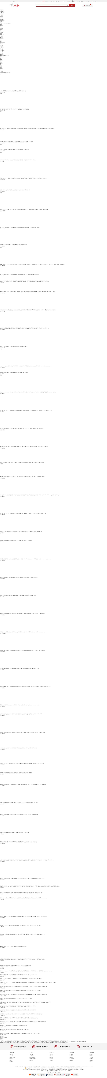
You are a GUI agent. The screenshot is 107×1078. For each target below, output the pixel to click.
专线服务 (39, 1042)
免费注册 (47, 1)
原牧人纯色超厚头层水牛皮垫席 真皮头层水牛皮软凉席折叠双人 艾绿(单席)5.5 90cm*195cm (18, 595)
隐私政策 (73, 1066)
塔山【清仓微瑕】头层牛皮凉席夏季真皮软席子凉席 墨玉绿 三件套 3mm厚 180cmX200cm (17, 160)
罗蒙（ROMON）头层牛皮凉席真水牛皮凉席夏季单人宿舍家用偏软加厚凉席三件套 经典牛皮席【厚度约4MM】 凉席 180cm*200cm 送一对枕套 (28, 291)
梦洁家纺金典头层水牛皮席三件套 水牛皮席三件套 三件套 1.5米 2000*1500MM (15, 965)
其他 (1, 62)
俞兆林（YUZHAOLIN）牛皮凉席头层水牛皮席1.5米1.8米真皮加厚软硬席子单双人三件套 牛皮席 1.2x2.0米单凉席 (22, 763)
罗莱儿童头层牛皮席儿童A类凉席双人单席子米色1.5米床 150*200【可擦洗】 (15, 189)
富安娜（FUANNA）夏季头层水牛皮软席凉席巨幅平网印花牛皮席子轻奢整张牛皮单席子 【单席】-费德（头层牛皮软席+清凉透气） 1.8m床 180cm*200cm (30, 886)
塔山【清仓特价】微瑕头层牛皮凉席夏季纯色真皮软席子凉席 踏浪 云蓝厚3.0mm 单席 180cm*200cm (19, 274)
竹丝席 (1, 71)
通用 (1, 67)
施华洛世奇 (79, 1041)
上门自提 (31, 1054)
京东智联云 (36, 1041)
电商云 (23, 1042)
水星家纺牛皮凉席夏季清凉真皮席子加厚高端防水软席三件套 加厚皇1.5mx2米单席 (16, 772)
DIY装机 (91, 1055)
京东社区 (63, 1066)
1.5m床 (1, 51)
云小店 (47, 1041)
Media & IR (90, 1066)
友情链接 (52, 1066)
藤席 (1, 27)
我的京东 (57, 1)
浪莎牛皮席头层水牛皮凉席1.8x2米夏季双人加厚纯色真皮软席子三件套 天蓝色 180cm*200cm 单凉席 (19, 704)
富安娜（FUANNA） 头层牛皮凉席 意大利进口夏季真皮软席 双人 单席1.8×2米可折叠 (16, 141)
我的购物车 (88, 5)
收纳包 (1, 16)
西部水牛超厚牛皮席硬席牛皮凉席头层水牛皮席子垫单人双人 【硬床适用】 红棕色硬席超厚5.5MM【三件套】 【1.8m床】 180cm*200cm (26, 860)
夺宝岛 (91, 1054)
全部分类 (1, 10)
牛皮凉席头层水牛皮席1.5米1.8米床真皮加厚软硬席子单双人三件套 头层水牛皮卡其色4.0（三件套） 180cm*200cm (22, 613)
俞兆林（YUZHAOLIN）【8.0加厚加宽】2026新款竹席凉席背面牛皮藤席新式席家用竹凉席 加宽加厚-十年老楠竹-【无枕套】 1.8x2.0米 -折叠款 (28, 392)
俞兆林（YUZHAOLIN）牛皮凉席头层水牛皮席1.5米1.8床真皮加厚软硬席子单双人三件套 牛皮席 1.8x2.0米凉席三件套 (23, 513)
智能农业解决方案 (64, 1041)
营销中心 (42, 1066)
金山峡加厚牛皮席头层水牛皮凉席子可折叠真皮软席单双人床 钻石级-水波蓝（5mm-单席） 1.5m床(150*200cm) (21, 428)
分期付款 (51, 1057)
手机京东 (75, 1)
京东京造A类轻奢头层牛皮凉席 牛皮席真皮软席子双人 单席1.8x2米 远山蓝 (14, 149)
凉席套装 (1, 57)
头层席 (1, 37)
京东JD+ (91, 1061)
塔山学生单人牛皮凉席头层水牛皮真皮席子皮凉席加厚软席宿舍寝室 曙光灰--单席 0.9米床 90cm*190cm (20, 227)
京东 (19, 6)
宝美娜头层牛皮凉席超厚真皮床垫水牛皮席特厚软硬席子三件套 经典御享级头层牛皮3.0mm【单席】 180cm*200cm (22, 631)
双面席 (1, 70)
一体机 (1, 15)
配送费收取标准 (32, 1058)
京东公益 (78, 1066)
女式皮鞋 (32, 1041)
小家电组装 (51, 1041)
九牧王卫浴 (27, 1042)
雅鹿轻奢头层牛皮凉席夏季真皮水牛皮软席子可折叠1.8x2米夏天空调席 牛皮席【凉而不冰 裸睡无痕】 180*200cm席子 (23, 784)
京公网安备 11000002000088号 (32, 1068)
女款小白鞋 (46, 1042)
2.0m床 (1, 53)
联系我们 (21, 1066)
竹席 (1, 30)
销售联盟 (57, 1066)
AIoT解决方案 (19, 1042)
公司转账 (51, 1060)
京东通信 (91, 1060)
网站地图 (28, 1041)
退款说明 (71, 1057)
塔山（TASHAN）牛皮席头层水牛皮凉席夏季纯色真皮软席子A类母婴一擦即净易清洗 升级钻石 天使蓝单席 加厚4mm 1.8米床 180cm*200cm (27, 128)
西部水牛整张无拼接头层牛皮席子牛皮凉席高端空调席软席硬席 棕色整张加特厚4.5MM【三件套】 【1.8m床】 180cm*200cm (24, 328)
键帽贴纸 (1, 19)
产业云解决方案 (3, 1041)
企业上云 (8, 1041)
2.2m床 (1, 45)
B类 (0, 40)
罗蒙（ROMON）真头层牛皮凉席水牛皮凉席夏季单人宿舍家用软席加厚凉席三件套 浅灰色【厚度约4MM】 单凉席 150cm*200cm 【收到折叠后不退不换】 (30, 495)
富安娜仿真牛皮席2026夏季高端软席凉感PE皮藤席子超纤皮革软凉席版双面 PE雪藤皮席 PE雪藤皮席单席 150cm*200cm (23, 897)
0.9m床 (1, 43)
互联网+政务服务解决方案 (21, 1041)
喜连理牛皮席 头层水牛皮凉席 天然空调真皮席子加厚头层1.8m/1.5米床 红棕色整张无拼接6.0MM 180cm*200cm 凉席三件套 (24, 446)
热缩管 (49, 1042)
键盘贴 (1, 17)
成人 (1, 64)
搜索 (72, 5)
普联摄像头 (2, 13)
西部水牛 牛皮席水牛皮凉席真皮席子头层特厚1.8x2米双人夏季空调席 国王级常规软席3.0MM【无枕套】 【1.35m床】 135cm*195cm (26, 366)
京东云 (59, 1072)
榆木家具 (53, 1042)
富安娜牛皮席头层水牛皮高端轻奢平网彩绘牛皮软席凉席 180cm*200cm (14, 372)
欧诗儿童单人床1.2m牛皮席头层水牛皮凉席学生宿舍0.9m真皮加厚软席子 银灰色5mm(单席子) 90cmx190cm (21, 531)
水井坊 (56, 1042)
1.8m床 (1, 49)
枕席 (1, 58)
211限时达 (31, 1055)
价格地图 (59, 1042)
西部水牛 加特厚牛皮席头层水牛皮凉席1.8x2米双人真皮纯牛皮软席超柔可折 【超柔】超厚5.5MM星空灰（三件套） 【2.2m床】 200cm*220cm (27, 309)
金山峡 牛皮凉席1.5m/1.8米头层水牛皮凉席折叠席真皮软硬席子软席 (13, 946)
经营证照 (69, 1070)
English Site (84, 1066)
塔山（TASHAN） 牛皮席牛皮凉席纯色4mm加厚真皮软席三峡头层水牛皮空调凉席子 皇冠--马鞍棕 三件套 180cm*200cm (23, 178)
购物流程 (11, 1054)
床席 (1, 59)
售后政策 (71, 1054)
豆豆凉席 (1, 28)
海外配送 (31, 1060)
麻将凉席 (1, 32)
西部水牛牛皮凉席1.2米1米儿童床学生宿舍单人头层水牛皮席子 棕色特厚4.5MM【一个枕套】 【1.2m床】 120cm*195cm (23, 916)
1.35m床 (1, 47)
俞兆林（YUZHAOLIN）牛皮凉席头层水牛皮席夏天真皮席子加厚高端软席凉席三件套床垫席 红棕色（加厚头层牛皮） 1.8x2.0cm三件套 (26, 410)
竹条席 (1, 68)
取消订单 (71, 1060)
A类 (0, 41)
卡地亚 (42, 1042)
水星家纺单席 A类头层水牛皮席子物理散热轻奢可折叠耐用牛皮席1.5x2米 (14, 346)
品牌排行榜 (2, 12)
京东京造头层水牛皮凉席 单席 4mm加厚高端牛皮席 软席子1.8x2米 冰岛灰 (14, 109)
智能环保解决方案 (42, 1041)
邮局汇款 (51, 1058)
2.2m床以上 (2, 50)
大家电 (10, 1060)
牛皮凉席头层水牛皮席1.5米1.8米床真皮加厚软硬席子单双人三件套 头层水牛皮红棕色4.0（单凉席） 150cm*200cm (22, 732)
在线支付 (51, 1055)
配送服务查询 (32, 1057)
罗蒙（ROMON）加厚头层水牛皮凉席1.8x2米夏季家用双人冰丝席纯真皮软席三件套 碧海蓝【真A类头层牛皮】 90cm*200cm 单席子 (25, 686)
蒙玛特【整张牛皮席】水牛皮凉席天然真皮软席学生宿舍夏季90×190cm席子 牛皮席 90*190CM (18, 841)
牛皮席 (4, 23)
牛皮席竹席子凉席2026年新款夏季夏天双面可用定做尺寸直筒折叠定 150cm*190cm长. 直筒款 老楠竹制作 (20, 925)
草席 (1, 33)
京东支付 (54, 1072)
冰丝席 (1, 29)
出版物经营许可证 (44, 1069)
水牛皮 (1, 63)
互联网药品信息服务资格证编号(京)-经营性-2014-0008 (59, 1068)
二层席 (1, 36)
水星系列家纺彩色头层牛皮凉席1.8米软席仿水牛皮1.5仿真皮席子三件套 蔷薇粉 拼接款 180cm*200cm (19, 802)
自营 (1, 93)
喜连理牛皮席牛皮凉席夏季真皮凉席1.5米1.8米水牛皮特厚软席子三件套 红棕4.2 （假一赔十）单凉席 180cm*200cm (22, 476)
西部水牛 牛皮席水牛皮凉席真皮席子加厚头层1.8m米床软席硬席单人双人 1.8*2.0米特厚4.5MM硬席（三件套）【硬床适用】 (24, 209)
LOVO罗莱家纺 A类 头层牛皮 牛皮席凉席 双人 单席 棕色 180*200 (12, 90)
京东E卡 (91, 1058)
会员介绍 (11, 1055)
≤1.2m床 (1, 46)
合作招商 (32, 1066)
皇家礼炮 (31, 1042)
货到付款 (51, 1054)
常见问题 (11, 1058)
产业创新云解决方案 (57, 1041)
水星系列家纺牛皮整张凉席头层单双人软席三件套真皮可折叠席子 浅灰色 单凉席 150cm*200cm (18, 748)
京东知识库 (2, 11)
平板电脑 (35, 1042)
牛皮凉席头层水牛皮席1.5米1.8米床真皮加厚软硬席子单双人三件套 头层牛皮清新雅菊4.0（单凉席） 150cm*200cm (22, 650)
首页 (1, 23)
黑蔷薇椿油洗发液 (3, 1037)
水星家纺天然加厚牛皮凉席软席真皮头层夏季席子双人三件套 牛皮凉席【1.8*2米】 (16, 540)
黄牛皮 (1, 60)
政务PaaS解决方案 (13, 1042)
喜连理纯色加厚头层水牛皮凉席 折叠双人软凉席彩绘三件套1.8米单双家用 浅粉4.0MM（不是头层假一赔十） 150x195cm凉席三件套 (25, 558)
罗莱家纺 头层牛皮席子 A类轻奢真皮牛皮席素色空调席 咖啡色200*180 (13, 244)
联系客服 (11, 1061)
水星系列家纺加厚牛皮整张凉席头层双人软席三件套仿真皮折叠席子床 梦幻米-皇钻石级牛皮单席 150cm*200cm (21, 714)
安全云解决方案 (13, 1041)
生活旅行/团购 (12, 1057)
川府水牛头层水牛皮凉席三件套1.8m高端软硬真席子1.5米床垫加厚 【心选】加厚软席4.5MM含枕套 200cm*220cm (22, 878)
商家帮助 (37, 1066)
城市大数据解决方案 (73, 1041)
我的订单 (52, 1)
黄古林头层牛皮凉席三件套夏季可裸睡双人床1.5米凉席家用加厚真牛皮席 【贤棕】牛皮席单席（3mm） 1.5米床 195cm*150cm (24, 281)
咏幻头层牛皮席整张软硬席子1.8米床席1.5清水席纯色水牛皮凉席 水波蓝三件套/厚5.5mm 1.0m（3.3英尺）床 (21, 892)
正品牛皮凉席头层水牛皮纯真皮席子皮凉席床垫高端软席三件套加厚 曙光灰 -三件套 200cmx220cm (19, 577)
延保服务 (91, 1057)
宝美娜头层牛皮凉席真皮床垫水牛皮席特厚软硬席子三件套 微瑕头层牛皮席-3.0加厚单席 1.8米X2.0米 (19, 668)
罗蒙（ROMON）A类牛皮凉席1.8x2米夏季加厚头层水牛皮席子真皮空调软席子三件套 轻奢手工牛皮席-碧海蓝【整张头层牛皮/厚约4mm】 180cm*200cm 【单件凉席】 (32, 264)
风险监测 (68, 1066)
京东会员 (63, 1)
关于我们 (16, 1066)
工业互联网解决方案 (5, 1042)
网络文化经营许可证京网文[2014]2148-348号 (58, 1069)
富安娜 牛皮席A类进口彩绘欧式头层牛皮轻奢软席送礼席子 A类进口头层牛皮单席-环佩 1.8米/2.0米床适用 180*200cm (22, 934)
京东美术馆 (2, 20)
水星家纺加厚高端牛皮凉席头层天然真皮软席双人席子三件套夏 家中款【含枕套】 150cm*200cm (19, 814)
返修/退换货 (72, 1058)
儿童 (1, 66)
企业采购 (68, 1)
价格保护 (71, 1055)
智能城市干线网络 (64, 1042)
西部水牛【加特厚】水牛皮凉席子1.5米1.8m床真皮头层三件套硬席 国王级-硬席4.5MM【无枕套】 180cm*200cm (22, 462)
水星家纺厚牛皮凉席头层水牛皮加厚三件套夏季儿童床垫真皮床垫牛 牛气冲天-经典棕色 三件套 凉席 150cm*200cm (22, 959)
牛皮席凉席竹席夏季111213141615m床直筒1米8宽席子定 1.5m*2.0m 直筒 (14, 832)
